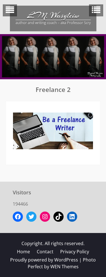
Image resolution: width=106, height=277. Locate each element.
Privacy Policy (74, 252)
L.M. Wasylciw (53, 15)
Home (23, 252)
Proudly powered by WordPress (44, 260)
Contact (45, 252)
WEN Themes (64, 266)
